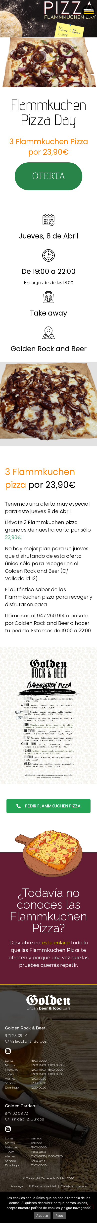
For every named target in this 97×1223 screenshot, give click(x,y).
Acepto (42, 1216)
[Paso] (89, 1207)
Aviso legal (17, 1186)
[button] (48, 176)
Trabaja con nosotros (74, 1186)
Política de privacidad (42, 1186)
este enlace (56, 943)
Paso (59, 1216)
